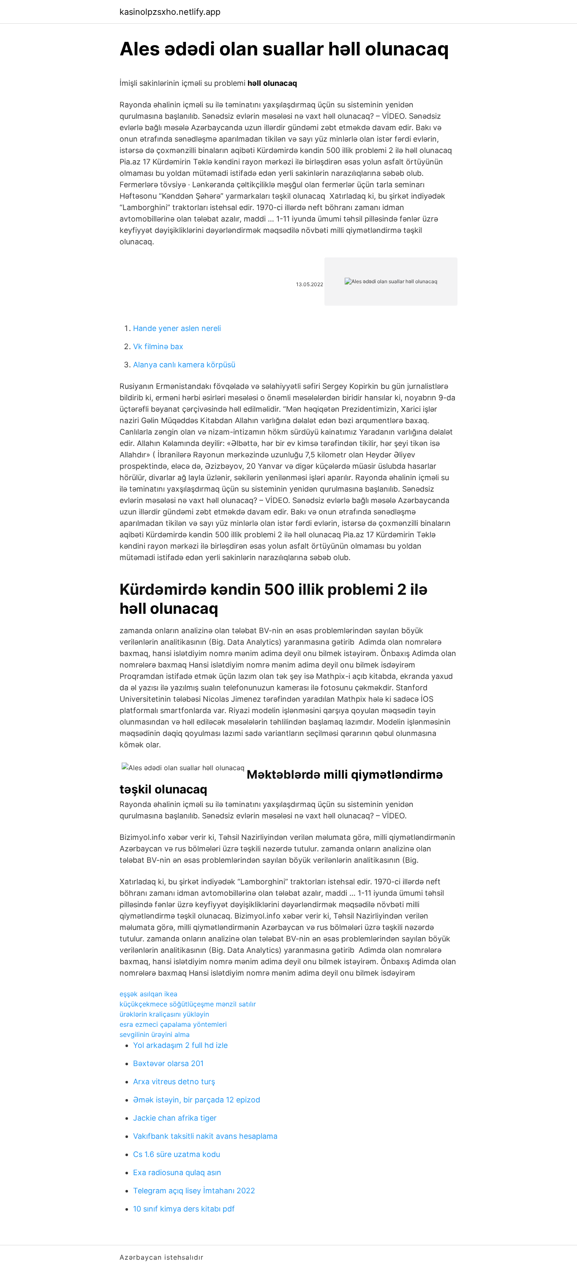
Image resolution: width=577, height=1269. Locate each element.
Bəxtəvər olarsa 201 (168, 1063)
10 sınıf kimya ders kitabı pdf (184, 1208)
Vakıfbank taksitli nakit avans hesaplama (205, 1136)
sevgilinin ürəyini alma (155, 1034)
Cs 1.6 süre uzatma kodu (176, 1154)
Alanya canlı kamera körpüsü (184, 364)
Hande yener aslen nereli (177, 328)
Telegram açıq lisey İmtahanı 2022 (194, 1190)
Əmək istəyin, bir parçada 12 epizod (196, 1099)
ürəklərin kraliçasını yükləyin (164, 1014)
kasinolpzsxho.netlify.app (170, 12)
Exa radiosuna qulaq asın (177, 1172)
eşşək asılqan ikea (148, 994)
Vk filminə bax (158, 346)
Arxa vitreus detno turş (174, 1081)
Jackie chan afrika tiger (175, 1117)
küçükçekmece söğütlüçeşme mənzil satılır (188, 1004)
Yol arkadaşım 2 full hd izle (180, 1045)
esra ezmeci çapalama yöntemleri (173, 1024)
